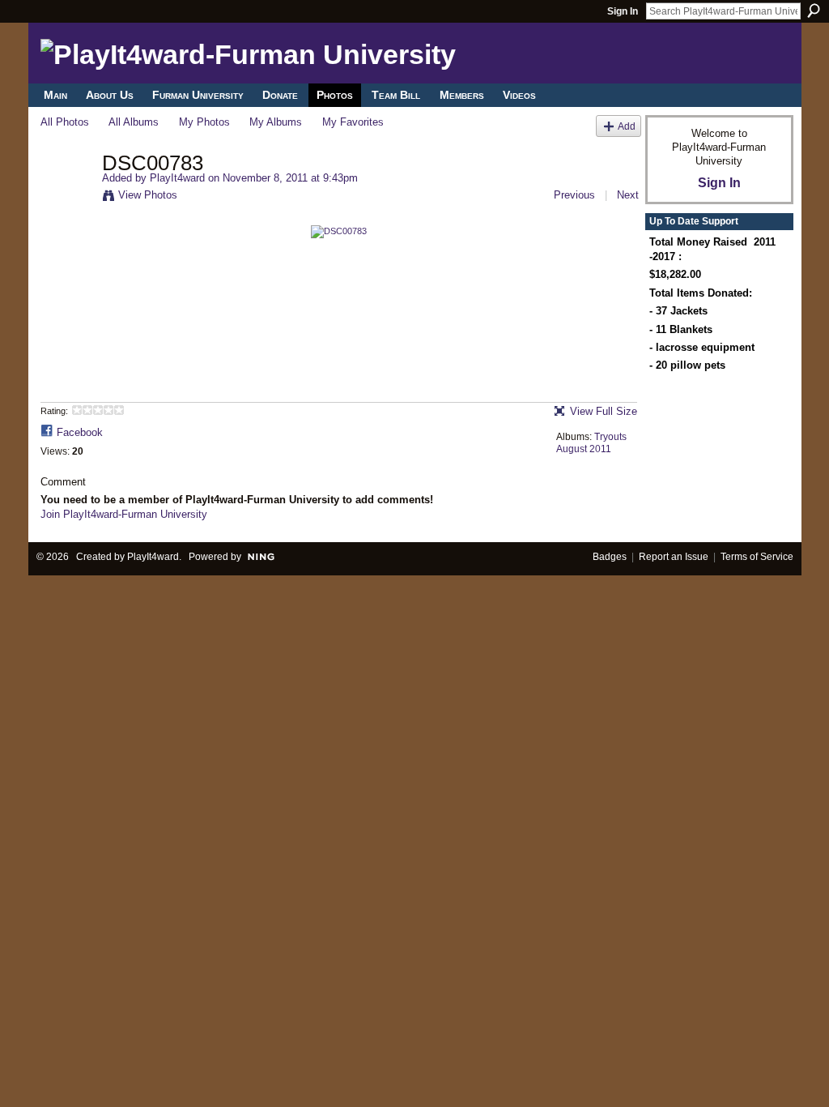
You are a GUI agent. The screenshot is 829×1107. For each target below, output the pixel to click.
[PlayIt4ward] (66, 197)
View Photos (147, 195)
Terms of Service (757, 556)
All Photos (64, 122)
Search (813, 10)
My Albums (275, 122)
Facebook (80, 432)
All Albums (133, 122)
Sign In (622, 11)
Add (627, 126)
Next (628, 195)
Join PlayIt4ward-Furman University (123, 514)
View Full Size (603, 411)
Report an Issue (673, 556)
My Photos (204, 122)
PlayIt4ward (177, 178)
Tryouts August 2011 (591, 443)
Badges (610, 556)
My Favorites (353, 122)
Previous (574, 195)
